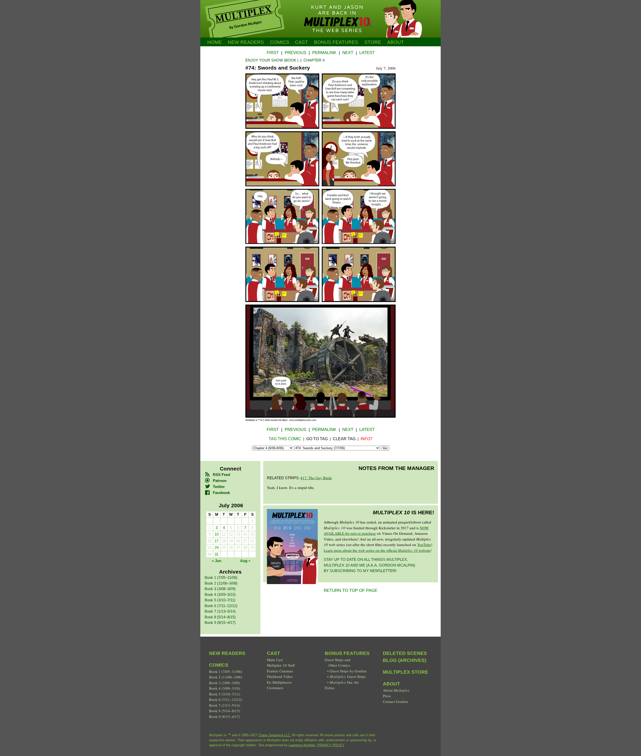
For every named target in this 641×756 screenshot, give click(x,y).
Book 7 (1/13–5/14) (220, 611)
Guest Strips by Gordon (348, 670)
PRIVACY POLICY (331, 745)
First (273, 52)
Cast (301, 42)
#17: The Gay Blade (316, 477)
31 (217, 554)
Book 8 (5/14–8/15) (220, 617)
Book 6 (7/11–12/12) (221, 606)
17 (217, 541)
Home (214, 42)
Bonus (336, 42)
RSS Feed (221, 474)
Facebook (221, 492)
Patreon (220, 480)
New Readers (246, 42)
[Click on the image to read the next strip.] (320, 419)
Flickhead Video (280, 676)
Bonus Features (347, 653)
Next (347, 52)
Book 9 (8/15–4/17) (220, 622)
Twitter (219, 486)
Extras (330, 687)
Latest (367, 52)
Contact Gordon (395, 701)
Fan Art (344, 682)
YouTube (424, 544)
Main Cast (275, 659)
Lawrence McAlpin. (302, 745)
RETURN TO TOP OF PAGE (350, 590)
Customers (275, 687)
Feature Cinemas (280, 670)
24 (217, 547)
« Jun (216, 561)
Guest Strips (348, 676)
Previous (295, 52)
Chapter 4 (314, 60)
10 (217, 534)
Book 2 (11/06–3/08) (221, 583)
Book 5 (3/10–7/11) (220, 600)
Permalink (324, 52)
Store (372, 42)
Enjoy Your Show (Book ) (271, 60)
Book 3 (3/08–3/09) (220, 589)
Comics (279, 42)
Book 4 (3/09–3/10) (220, 594)
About (395, 42)
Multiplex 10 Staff (281, 665)
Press (387, 695)
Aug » (245, 561)
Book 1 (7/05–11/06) (221, 577)
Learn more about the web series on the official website (377, 550)
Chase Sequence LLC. (274, 735)
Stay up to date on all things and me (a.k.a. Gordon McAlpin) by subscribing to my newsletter (369, 565)
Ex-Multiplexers (279, 682)
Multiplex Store (405, 672)
